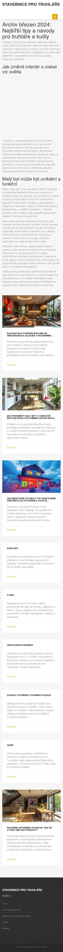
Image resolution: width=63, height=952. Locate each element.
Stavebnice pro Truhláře (31, 4)
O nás (4, 903)
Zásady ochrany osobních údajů (16, 916)
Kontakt (5, 928)
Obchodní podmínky (11, 910)
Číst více (11, 365)
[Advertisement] (31, 106)
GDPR (5, 922)
